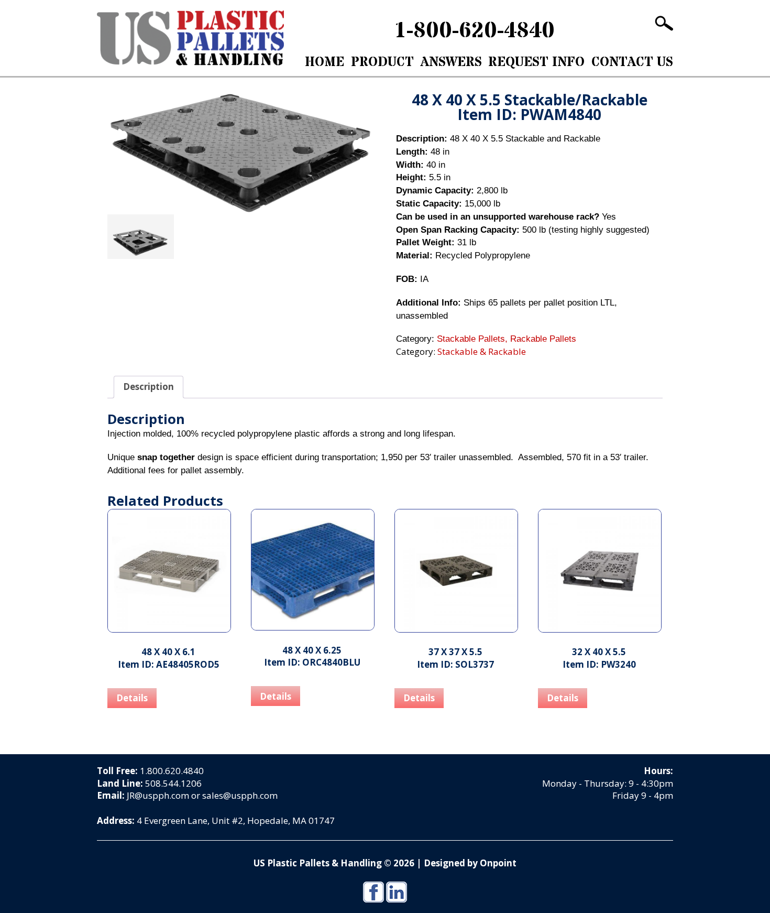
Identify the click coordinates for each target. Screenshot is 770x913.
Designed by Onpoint (470, 863)
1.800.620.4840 (172, 771)
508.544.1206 (173, 783)
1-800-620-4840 (474, 31)
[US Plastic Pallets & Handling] (190, 38)
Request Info (536, 62)
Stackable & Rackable (178, 86)
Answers (451, 62)
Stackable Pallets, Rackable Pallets (506, 339)
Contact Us (632, 62)
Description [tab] (148, 387)
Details (132, 698)
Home (324, 62)
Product (382, 62)
